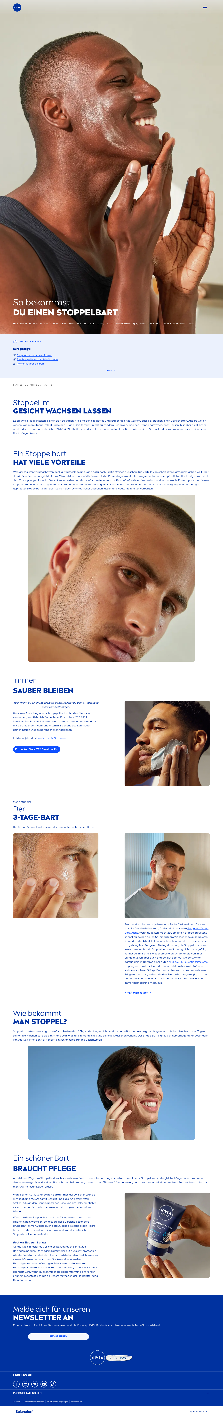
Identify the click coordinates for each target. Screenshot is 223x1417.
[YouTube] (43, 1384)
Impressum (76, 1402)
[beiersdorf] (24, 1411)
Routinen (48, 384)
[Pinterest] (34, 1384)
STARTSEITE (19, 384)
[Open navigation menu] (204, 7)
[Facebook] (16, 1384)
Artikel (34, 384)
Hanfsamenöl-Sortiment (51, 738)
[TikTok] (53, 1384)
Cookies (16, 1402)
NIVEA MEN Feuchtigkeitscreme (188, 961)
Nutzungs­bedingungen (57, 1402)
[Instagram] (25, 1384)
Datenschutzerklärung (34, 1402)
